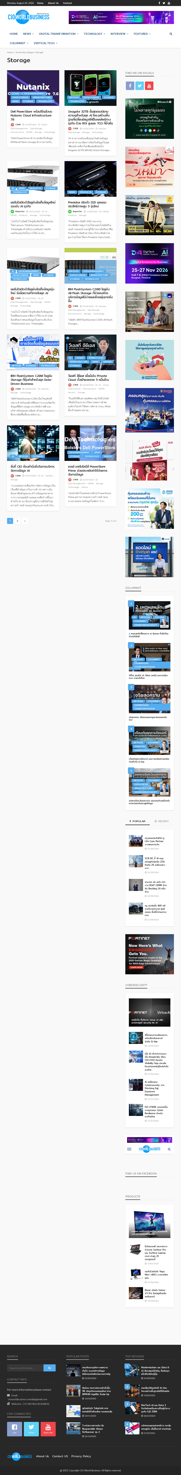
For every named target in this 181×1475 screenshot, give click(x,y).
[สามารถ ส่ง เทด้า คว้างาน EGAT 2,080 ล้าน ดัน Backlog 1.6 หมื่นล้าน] (136, 885)
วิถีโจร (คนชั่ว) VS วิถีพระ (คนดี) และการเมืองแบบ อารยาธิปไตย (148, 677)
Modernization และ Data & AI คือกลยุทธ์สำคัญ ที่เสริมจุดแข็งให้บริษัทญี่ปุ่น (155, 1370)
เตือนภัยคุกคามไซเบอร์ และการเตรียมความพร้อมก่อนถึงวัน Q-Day (149, 760)
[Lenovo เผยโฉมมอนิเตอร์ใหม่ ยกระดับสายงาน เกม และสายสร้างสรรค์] (149, 1224)
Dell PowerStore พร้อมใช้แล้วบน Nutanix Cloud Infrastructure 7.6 (31, 115)
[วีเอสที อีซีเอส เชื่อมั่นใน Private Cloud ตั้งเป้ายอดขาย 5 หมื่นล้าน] (91, 352)
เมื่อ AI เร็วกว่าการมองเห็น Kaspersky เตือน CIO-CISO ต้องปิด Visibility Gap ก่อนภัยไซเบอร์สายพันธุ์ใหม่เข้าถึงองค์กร (156, 1061)
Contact (67, 3)
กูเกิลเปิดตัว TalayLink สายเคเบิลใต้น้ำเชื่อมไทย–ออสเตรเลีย (97, 1410)
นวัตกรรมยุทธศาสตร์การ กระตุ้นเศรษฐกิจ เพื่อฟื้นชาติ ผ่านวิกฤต (156, 1427)
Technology (93, 33)
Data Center (141, 784)
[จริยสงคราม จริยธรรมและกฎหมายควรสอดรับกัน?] (149, 699)
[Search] (171, 33)
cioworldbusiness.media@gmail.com (27, 1399)
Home (40, 3)
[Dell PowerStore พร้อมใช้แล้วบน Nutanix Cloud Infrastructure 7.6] (33, 88)
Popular (138, 821)
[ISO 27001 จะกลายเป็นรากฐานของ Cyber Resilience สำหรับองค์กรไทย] (136, 1110)
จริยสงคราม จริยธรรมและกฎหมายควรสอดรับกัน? (148, 718)
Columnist (17, 43)
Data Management (34, 93)
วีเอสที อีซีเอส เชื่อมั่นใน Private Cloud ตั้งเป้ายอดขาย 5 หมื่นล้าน (88, 378)
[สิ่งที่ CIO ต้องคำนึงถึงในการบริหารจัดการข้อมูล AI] (33, 443)
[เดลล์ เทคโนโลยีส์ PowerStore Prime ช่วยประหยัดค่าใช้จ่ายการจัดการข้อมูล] (91, 443)
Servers (107, 362)
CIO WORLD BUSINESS (36, 1403)
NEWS (27, 33)
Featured (141, 33)
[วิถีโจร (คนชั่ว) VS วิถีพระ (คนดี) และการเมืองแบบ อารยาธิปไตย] (149, 657)
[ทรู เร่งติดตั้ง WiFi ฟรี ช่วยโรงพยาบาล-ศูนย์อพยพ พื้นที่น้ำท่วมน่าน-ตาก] (136, 909)
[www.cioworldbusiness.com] (20, 1456)
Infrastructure (42, 97)
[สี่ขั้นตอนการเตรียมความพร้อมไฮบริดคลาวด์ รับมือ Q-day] (136, 1038)
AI (13, 188)
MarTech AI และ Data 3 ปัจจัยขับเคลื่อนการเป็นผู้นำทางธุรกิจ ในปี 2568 (155, 1408)
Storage (28, 101)
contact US (60, 1456)
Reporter (20, 211)
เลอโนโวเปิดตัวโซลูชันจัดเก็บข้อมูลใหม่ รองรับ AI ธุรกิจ (33, 204)
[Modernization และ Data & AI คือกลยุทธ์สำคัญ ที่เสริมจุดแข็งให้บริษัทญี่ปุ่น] (132, 1370)
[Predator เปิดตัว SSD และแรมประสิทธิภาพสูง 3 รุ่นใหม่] (91, 179)
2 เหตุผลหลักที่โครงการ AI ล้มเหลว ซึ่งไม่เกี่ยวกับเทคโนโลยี (148, 635)
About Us (53, 3)
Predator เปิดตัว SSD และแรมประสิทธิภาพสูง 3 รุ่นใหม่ (87, 204)
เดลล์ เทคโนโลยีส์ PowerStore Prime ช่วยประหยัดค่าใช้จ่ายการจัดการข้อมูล (87, 470)
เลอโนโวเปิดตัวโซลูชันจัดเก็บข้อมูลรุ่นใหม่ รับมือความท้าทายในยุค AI (32, 291)
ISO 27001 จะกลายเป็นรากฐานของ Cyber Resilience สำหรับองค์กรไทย (156, 1111)
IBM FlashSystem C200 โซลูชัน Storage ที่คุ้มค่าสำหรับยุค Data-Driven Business (31, 380)
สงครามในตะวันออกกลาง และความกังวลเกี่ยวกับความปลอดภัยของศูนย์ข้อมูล (149, 802)
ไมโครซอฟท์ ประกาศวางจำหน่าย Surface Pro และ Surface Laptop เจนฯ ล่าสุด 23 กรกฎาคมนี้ (156, 1253)
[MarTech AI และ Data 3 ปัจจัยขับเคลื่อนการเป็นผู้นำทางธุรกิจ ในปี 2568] (132, 1408)
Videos (108, 456)
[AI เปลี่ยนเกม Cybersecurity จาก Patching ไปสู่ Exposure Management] (136, 1085)
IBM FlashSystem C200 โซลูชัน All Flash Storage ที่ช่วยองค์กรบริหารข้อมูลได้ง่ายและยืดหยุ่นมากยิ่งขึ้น (90, 295)
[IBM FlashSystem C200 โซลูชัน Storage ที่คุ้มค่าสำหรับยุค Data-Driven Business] (33, 352)
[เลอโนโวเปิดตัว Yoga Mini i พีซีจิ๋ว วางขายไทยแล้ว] (136, 1274)
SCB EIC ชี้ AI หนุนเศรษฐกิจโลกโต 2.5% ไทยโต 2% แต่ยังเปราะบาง (155, 863)
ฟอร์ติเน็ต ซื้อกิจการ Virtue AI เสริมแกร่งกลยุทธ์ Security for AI (147, 1021)
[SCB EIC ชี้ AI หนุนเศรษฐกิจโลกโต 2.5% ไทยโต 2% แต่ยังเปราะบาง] (136, 861)
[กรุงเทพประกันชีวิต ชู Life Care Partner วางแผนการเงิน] (136, 841)
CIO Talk (159, 617)
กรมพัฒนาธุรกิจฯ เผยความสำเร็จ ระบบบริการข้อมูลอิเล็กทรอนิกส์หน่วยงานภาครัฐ (96, 1370)
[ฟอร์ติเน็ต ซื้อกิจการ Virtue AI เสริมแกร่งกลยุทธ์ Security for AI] (149, 1012)
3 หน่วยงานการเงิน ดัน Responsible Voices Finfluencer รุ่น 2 (93, 1429)
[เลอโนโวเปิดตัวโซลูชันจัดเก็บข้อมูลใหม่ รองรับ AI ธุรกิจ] (33, 179)
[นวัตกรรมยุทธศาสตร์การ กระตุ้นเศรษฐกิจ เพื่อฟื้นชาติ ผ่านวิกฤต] (132, 1428)
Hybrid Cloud (96, 358)
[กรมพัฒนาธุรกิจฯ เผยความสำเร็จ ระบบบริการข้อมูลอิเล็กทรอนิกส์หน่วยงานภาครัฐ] (73, 1370)
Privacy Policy (81, 1456)
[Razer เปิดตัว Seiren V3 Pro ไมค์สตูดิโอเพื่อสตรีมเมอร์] (136, 1293)
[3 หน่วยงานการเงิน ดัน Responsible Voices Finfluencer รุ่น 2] (73, 1428)
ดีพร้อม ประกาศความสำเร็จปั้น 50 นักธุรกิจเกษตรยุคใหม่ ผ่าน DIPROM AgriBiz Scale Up (96, 1391)
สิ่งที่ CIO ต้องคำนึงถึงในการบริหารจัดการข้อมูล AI (32, 468)
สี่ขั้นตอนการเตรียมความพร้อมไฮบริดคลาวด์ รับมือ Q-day (156, 1038)
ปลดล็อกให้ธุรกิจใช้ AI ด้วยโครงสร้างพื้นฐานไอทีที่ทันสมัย (155, 1389)
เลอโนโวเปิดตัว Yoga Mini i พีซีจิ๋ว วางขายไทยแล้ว (156, 1274)
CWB (18, 124)
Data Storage (20, 97)
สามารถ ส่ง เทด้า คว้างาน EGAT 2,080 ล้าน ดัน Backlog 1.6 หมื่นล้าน (156, 886)
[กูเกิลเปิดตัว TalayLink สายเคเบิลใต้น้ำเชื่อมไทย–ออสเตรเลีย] (73, 1411)
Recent (163, 821)
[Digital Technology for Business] (28, 17)
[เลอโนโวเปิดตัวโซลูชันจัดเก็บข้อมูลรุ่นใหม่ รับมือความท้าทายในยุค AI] (33, 266)
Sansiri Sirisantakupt (146, 625)
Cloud (15, 93)
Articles (73, 97)
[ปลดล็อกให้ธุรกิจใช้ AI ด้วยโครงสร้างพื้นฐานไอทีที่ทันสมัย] (132, 1391)
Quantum (140, 746)
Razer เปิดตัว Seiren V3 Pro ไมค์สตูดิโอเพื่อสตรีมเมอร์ (155, 1293)
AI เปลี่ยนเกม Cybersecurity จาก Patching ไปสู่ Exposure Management (154, 1088)
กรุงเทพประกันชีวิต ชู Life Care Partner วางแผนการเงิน (154, 841)
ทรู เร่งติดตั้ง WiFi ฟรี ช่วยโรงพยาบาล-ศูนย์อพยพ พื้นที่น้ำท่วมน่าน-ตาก (156, 910)
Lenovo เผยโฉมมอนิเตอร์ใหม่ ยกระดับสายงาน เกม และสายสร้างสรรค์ (149, 1232)
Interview (118, 33)
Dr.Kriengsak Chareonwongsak (145, 665)
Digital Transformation (57, 33)
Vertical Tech (44, 43)
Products (35, 188)
